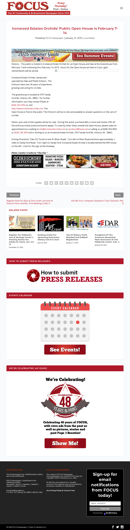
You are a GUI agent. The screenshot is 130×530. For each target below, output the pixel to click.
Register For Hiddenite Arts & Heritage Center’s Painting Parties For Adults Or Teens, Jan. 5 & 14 (21, 239)
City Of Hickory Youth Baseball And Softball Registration (77, 237)
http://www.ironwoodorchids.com (27, 108)
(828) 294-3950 (19, 105)
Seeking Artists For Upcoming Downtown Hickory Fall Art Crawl (49, 237)
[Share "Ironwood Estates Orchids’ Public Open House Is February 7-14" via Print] (91, 183)
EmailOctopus (111, 513)
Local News (89, 38)
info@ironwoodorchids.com (52, 129)
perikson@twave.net (78, 129)
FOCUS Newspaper (54, 38)
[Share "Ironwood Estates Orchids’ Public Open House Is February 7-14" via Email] (86, 183)
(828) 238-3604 (21, 132)
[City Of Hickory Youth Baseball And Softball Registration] (79, 223)
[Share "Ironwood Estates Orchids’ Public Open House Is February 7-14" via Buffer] (76, 183)
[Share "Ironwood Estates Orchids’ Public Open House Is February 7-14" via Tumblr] (61, 183)
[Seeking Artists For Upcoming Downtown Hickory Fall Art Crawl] (51, 223)
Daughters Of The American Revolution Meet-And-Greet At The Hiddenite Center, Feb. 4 (107, 238)
